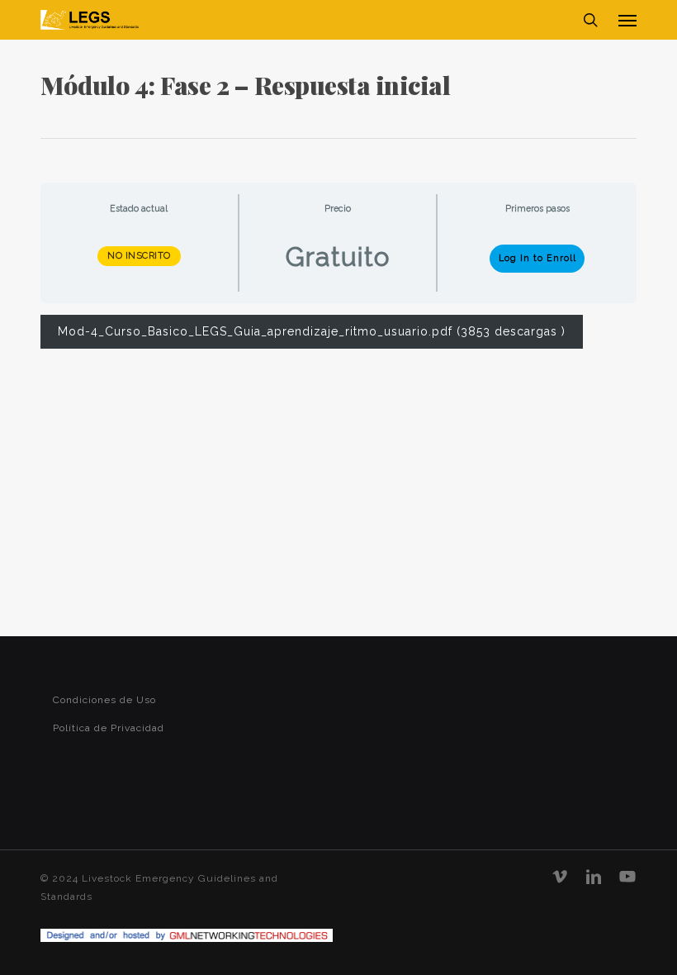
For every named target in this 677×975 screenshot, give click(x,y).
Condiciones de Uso (104, 700)
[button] (627, 20)
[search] (590, 20)
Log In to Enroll (537, 258)
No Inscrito (139, 255)
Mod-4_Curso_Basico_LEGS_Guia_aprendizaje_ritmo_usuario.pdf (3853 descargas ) (312, 331)
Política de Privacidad (108, 728)
